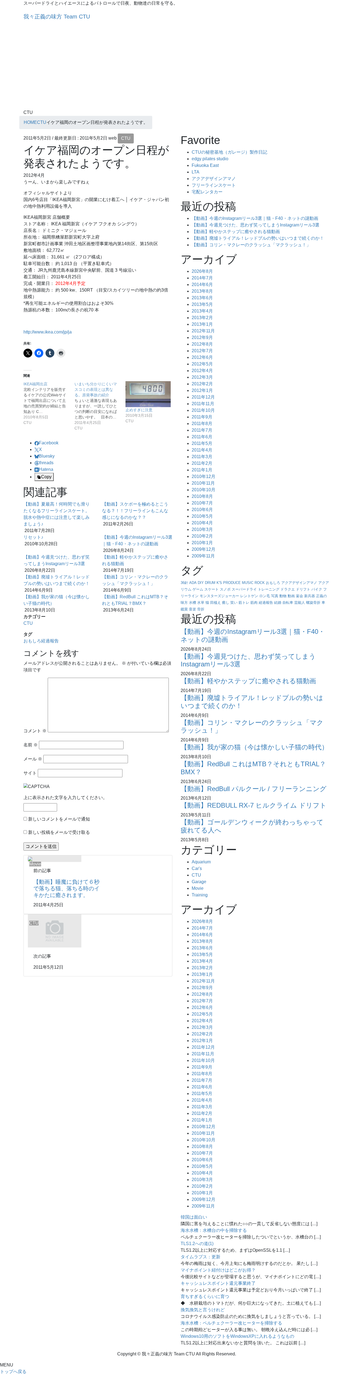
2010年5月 (202, 516)
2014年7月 (202, 278)
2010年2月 (202, 536)
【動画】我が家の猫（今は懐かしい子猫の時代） (254, 747)
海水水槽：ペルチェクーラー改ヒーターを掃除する (231, 1323)
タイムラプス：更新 (200, 1256)
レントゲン (249, 596)
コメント (35, 730)
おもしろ (32, 641)
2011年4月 (202, 450)
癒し (225, 602)
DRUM (210, 583)
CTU (125, 138)
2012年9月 (202, 337)
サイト (30, 773)
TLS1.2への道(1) (197, 1243)
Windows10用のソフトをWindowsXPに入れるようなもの (237, 1336)
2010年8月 (202, 496)
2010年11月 (203, 483)
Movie (198, 888)
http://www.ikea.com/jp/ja (47, 332)
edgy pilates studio (210, 158)
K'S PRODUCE (228, 583)
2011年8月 (202, 423)
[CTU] (54, 930)
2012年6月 (202, 357)
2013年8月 (202, 291)
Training (200, 895)
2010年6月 (202, 509)
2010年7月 (202, 503)
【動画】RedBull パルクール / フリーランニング (254, 788)
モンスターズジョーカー (219, 596)
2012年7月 (202, 350)
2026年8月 (202, 271)
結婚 (277, 602)
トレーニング (268, 589)
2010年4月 (202, 522)
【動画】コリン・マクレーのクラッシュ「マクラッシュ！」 (251, 244)
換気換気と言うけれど (203, 1309)
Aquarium (201, 861)
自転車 (287, 602)
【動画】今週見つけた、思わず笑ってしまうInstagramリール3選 (255, 225)
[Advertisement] (176, 67)
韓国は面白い (194, 1217)
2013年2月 (202, 317)
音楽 (192, 609)
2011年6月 (202, 436)
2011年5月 (202, 443)
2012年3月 (202, 377)
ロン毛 (264, 596)
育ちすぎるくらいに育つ (205, 1296)
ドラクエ (287, 589)
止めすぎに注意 (139, 410)
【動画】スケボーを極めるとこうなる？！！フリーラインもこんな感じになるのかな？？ (135, 511)
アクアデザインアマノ (214, 178)
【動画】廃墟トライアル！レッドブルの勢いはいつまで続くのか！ (258, 238)
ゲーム (197, 589)
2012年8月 (202, 344)
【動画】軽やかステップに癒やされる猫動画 (236, 231)
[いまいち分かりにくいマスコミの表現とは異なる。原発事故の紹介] (99, 406)
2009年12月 (203, 549)
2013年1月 (202, 324)
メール (32, 759)
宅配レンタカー (207, 191)
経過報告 (50, 641)
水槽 (192, 602)
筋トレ (244, 602)
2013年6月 (202, 297)
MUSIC (247, 583)
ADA (193, 583)
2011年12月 (203, 397)
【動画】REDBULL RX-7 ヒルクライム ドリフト (254, 805)
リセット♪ (33, 537)
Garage (199, 881)
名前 (30, 745)
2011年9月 (202, 417)
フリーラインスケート (214, 185)
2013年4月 (202, 311)
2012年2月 (202, 383)
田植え (215, 602)
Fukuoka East (205, 165)
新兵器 (309, 596)
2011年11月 (203, 403)
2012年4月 (202, 370)
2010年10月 (203, 489)
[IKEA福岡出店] (48, 403)
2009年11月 (203, 556)
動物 (283, 596)
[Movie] (30, 858)
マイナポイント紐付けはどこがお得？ (218, 1270)
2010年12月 (203, 476)
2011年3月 (202, 456)
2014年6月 (202, 284)
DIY (201, 583)
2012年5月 (202, 364)
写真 (274, 596)
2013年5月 (202, 304)
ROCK (260, 583)
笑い (233, 602)
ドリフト (303, 589)
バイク (316, 589)
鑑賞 (184, 609)
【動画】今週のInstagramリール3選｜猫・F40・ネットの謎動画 (255, 218)
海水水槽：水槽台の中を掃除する (214, 1230)
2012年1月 (202, 390)
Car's (197, 868)
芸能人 (299, 602)
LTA (195, 172)
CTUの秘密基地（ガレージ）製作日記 (229, 152)
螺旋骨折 (313, 602)
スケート (211, 589)
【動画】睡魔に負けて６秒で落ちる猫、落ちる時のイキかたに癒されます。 (66, 888)
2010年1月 (202, 542)
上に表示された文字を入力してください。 (65, 797)
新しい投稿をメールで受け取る (59, 832)
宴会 (299, 596)
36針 (184, 583)
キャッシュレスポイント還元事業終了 (218, 1283)
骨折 (200, 609)
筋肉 (254, 602)
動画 (291, 596)
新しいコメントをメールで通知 (59, 819)
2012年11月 (203, 331)
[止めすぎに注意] (148, 394)
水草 (200, 602)
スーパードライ (244, 589)
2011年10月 (203, 410)
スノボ (225, 589)
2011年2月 (202, 463)
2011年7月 (202, 430)
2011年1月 (202, 470)
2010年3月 (202, 529)
